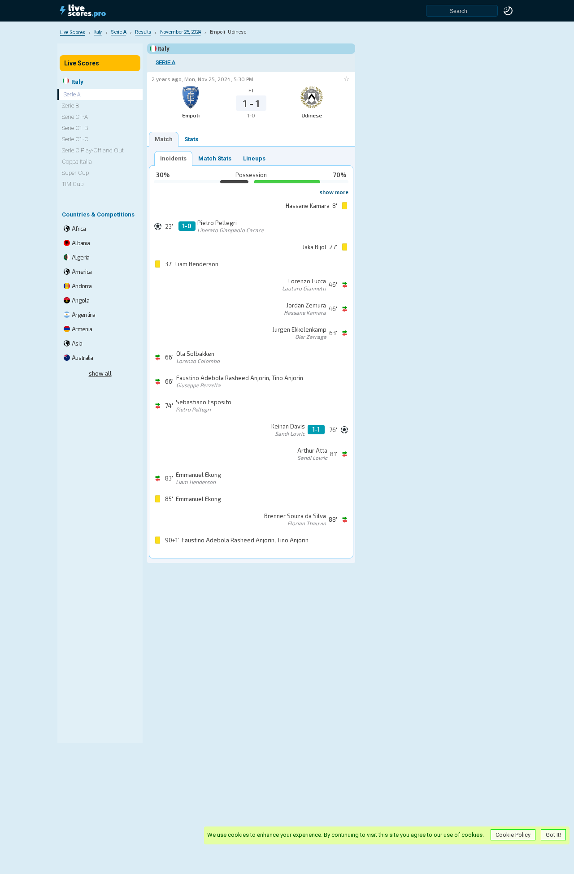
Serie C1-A (75, 116)
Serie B (70, 105)
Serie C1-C (75, 139)
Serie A (165, 62)
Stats (191, 139)
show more (333, 192)
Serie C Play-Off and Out (93, 150)
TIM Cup (72, 184)
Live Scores (81, 63)
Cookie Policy (513, 834)
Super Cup (75, 172)
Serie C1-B (75, 128)
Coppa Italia (77, 161)
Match (164, 139)
